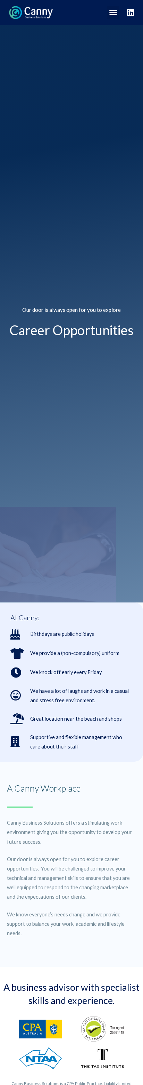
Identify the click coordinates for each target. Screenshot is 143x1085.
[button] (113, 12)
